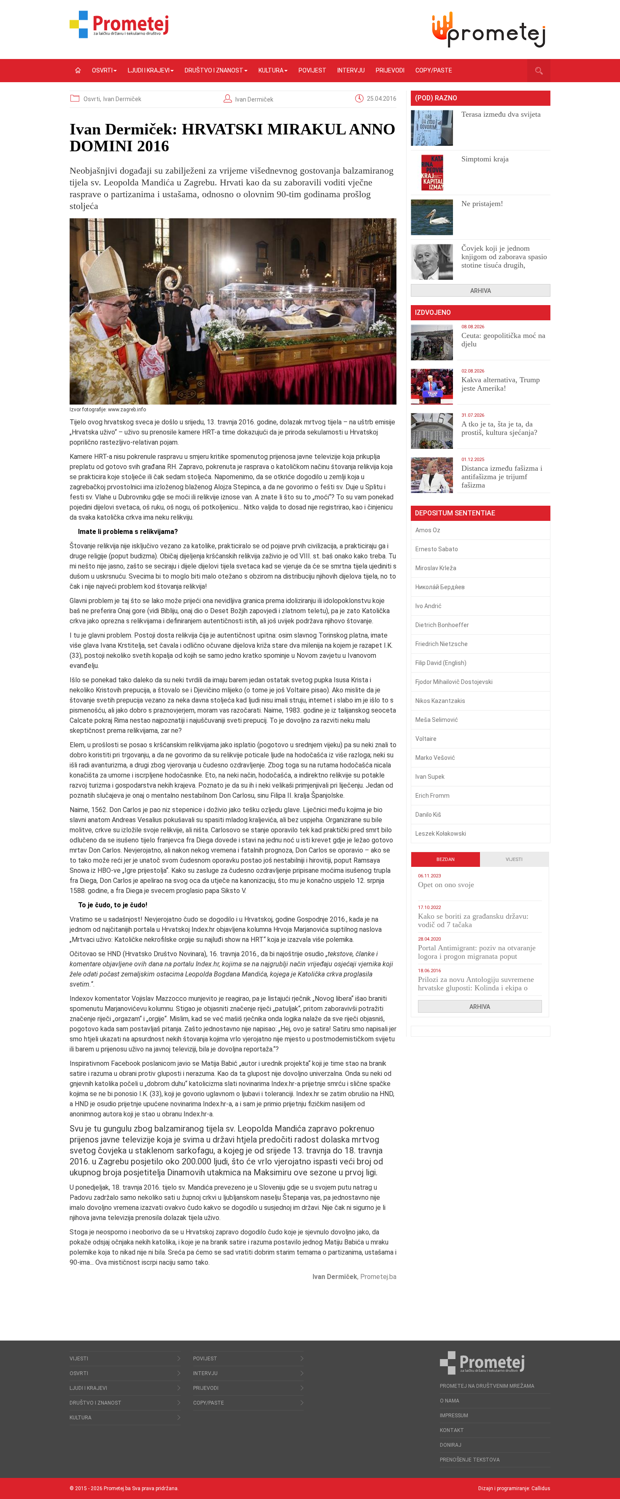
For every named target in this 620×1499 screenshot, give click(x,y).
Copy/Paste (433, 70)
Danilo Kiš (428, 814)
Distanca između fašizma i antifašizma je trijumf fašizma (501, 476)
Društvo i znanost (214, 70)
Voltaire (426, 738)
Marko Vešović (435, 757)
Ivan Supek (430, 776)
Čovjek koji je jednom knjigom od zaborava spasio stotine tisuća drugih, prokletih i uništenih (504, 261)
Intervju (351, 70)
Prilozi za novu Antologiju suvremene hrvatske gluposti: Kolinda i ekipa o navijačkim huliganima (476, 987)
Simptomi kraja (485, 159)
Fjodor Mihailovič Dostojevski (454, 681)
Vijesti (514, 859)
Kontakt (452, 1430)
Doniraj (450, 1445)
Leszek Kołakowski (440, 833)
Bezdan (446, 859)
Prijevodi (390, 70)
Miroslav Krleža (435, 568)
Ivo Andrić (428, 606)
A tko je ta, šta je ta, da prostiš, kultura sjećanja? (499, 428)
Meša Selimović (436, 719)
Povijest (312, 70)
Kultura (271, 70)
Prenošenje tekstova (470, 1460)
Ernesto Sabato (436, 549)
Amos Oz (427, 530)
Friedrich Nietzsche (441, 644)
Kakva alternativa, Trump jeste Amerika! (500, 383)
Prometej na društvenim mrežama (487, 1386)
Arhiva (480, 290)
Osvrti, (93, 99)
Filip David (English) (440, 663)
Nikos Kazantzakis (440, 700)
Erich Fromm (432, 795)
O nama (449, 1401)
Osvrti (102, 70)
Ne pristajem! (482, 203)
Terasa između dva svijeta (501, 114)
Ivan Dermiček (122, 99)
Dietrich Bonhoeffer (442, 625)
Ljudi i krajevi (149, 70)
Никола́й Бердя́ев (440, 587)
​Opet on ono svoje (446, 884)
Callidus (540, 1488)
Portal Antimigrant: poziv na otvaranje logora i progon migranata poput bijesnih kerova (477, 956)
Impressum (454, 1416)
